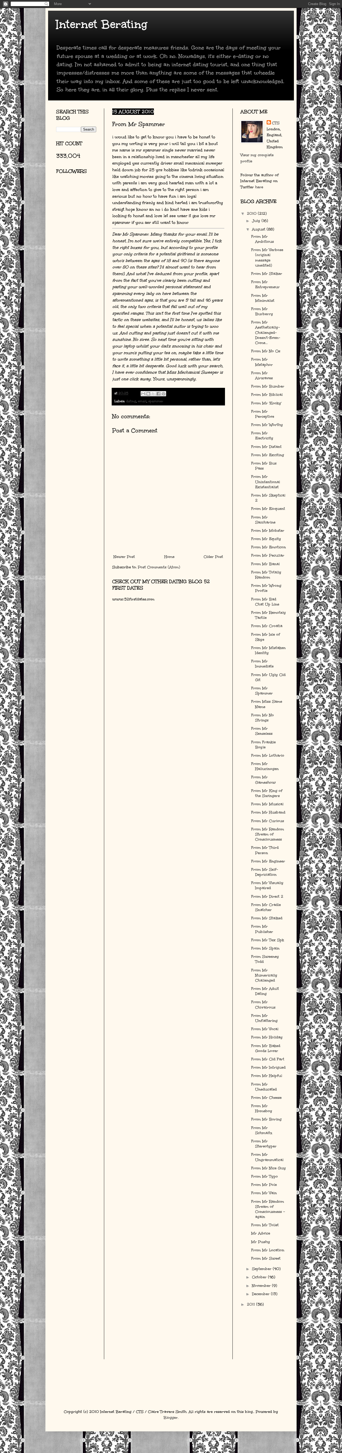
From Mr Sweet (266, 1258)
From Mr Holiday (267, 1037)
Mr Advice (260, 1233)
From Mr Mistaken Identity (268, 650)
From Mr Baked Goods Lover (265, 1048)
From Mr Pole (264, 1184)
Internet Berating (101, 24)
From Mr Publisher (262, 929)
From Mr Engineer (268, 861)
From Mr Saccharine (263, 520)
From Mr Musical (267, 804)
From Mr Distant (266, 446)
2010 (252, 213)
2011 (251, 1304)
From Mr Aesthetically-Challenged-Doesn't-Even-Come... (265, 332)
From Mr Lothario (267, 755)
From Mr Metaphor (262, 362)
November (262, 1285)
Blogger (171, 1417)
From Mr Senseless (262, 731)
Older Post (213, 556)
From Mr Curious (267, 820)
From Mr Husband (268, 812)
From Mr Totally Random (266, 575)
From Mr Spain (265, 948)
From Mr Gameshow (263, 780)
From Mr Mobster (267, 530)
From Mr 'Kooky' (266, 403)
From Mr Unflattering (264, 1018)
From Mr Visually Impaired (267, 885)
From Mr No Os (265, 351)
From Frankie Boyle (263, 745)
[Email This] (143, 393)
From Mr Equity (266, 538)
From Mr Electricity (262, 436)
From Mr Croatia (266, 625)
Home (169, 556)
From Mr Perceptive (262, 414)
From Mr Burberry (262, 311)
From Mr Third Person (265, 850)
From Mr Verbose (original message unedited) (267, 257)
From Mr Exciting (267, 455)
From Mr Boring (266, 1119)
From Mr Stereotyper (264, 1144)
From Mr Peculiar (267, 555)
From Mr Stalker (266, 273)
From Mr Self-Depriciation (264, 872)
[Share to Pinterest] (163, 393)
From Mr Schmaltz (261, 1130)
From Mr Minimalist (262, 298)
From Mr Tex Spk (267, 940)
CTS (275, 123)
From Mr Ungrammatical (267, 1157)
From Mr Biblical (267, 394)
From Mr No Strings (262, 718)
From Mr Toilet (265, 1225)
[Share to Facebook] (158, 393)
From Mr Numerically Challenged (264, 975)
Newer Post (124, 556)
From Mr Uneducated (264, 1087)
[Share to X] (153, 393)
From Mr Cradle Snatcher (266, 907)
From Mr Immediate (262, 664)
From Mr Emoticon (268, 547)
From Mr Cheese (266, 1097)
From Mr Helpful (266, 1075)
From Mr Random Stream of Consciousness (267, 834)
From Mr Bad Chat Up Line (265, 602)
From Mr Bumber (267, 386)
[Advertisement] (80, 242)
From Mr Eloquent (268, 508)
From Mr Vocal (264, 1029)
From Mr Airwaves (262, 375)
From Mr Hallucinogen (265, 766)
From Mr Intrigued (268, 1067)
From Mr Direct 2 (267, 896)
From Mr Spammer (262, 691)
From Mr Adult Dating (265, 991)
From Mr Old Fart (267, 1059)
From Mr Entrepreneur (265, 284)
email (142, 401)
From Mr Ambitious (262, 239)
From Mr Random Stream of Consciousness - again (268, 1209)
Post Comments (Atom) (159, 567)
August (259, 229)
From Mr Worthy (267, 424)
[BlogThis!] (148, 393)
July (257, 220)
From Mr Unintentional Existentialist (265, 481)
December (261, 1293)
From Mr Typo (264, 1176)
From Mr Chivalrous (263, 1004)
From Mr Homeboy (261, 1108)
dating (131, 401)
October (260, 1277)
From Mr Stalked (266, 918)
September (262, 1268)
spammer (155, 401)
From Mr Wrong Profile (266, 588)
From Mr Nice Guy (268, 1168)
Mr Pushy (260, 1241)
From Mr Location (267, 1250)
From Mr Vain (264, 1193)
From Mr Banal (265, 564)
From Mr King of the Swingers (266, 793)
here (259, 187)
